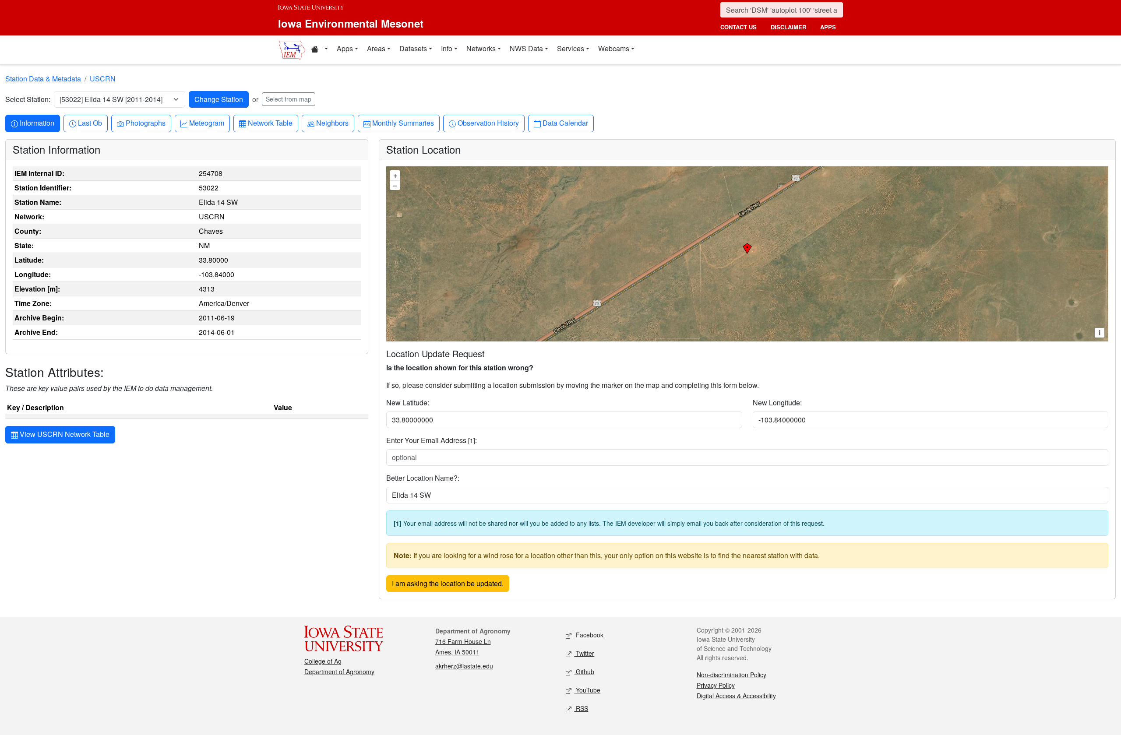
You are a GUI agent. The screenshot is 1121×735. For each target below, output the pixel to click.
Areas (376, 48)
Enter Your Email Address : (431, 440)
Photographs (145, 122)
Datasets (413, 48)
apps (828, 27)
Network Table (270, 122)
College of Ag (323, 661)
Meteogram (206, 122)
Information (36, 122)
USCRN (103, 79)
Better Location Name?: (422, 478)
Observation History (488, 122)
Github (584, 671)
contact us (738, 27)
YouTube (587, 690)
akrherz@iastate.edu (464, 665)
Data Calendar (565, 122)
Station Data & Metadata (43, 79)
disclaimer (788, 27)
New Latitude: (407, 402)
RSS (581, 708)
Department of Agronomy (339, 671)
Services (570, 48)
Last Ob (90, 122)
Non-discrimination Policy (731, 674)
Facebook (588, 634)
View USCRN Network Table (63, 434)
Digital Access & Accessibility (736, 695)
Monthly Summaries (403, 122)
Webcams (613, 48)
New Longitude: (777, 402)
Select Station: (27, 99)
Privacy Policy (716, 685)
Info (446, 48)
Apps (345, 48)
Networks (481, 48)
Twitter (584, 653)
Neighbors (332, 122)
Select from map (288, 99)
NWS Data (526, 48)
